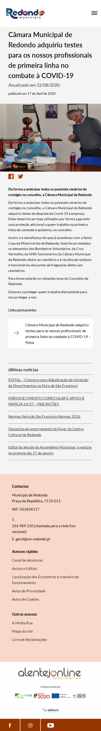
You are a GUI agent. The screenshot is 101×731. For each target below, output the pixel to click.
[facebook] (10, 725)
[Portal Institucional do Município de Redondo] (27, 13)
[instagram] (30, 725)
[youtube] (50, 725)
